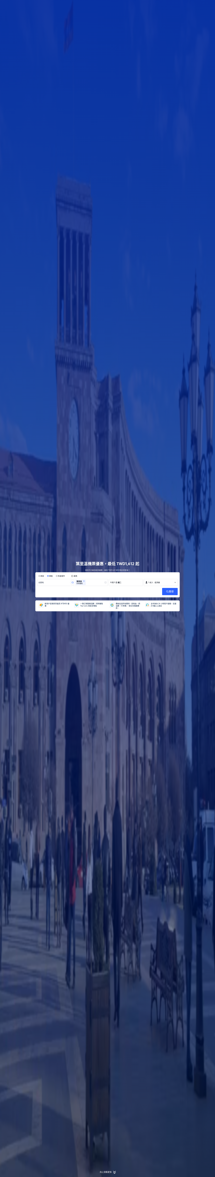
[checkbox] (74, 576)
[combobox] (41, 582)
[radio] (41, 576)
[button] (198, 4)
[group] (54, 582)
